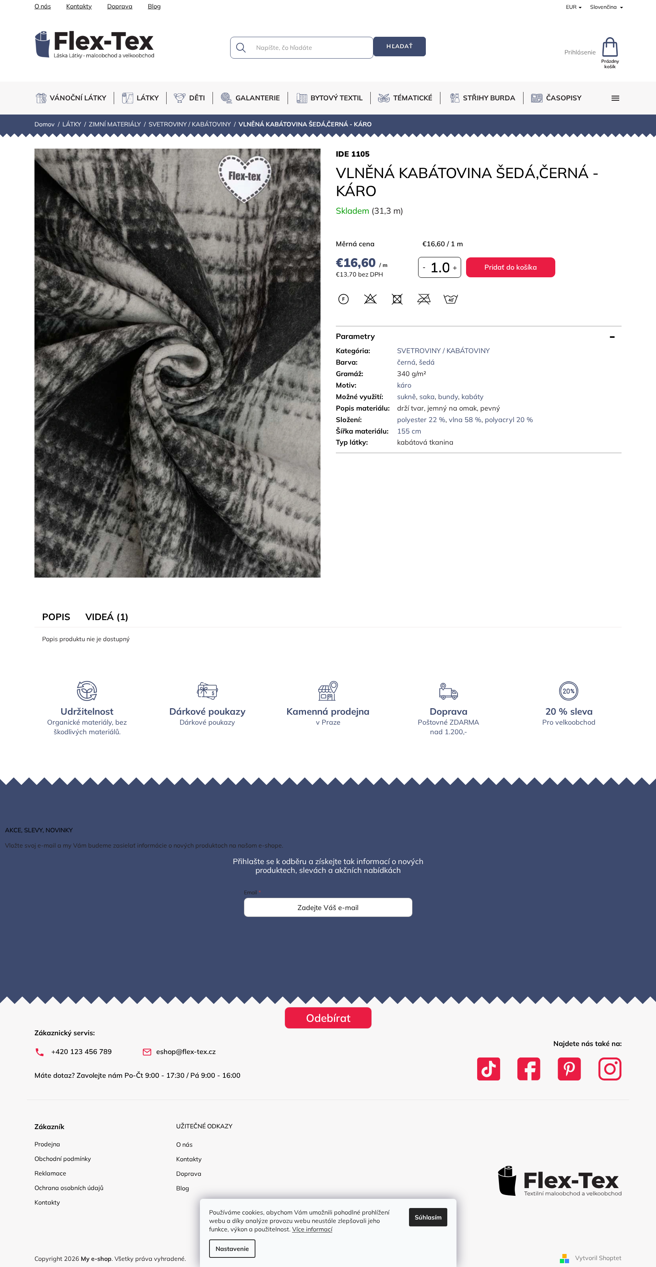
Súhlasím (428, 1217)
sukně (406, 396)
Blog (154, 6)
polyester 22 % (421, 419)
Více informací (312, 1229)
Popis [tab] (56, 616)
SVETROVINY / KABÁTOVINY (443, 350)
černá (406, 362)
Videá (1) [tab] (107, 616)
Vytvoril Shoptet (598, 1258)
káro (404, 385)
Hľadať (399, 46)
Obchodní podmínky (62, 1158)
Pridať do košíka (510, 267)
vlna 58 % (465, 419)
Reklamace (50, 1173)
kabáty (472, 396)
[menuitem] (74, 98)
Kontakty (79, 6)
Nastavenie (232, 1248)
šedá (427, 362)
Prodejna (47, 1144)
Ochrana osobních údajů (68, 1188)
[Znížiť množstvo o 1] (424, 267)
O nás (42, 6)
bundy (448, 396)
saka (427, 396)
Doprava (120, 6)
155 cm (409, 431)
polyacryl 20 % (509, 419)
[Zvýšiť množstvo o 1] (455, 267)
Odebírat (328, 1018)
